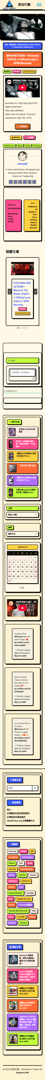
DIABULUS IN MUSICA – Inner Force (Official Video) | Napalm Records (32, 215)
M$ (32, 851)
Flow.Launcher (27, 869)
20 (22, 572)
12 (18, 567)
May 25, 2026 (20, 656)
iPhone (12, 863)
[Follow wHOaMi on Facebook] (11, 182)
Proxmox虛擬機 (25, 905)
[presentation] (22, 270)
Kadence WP (22, 1072)
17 (9, 572)
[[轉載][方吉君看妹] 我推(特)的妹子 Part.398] (11, 456)
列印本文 (16, 137)
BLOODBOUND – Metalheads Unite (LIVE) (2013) (13, 213)
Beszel (11, 905)
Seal (10, 899)
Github (11, 875)
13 (22, 567)
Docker (33, 875)
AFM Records (9, 146)
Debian (32, 917)
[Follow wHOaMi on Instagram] (20, 182)
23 (36, 572)
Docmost (12, 851)
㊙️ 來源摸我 (22, 126)
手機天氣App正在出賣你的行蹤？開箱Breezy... (26, 491)
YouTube (36, 146)
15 (31, 567)
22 (31, 572)
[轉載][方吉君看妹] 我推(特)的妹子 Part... (26, 454)
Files (34, 911)
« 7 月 (21, 588)
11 (14, 567)
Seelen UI (26, 881)
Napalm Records (24, 899)
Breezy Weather (15, 893)
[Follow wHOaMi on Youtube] (25, 182)
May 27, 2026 (20, 702)
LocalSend (13, 857)
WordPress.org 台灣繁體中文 (21, 821)
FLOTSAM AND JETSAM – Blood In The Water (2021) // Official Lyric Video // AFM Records (22, 294)
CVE (21, 863)
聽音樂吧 (13, 45)
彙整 (10, 527)
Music (27, 146)
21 (27, 572)
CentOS (21, 917)
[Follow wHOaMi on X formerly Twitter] (15, 182)
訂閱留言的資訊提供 (16, 817)
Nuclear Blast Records (18, 911)
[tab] (17, 328)
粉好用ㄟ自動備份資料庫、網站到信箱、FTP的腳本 (25, 444)
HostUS (22, 875)
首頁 (6, 45)
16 (36, 567)
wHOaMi (17, 71)
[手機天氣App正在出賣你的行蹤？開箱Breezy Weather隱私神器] (11, 492)
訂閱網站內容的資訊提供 (18, 813)
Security (12, 869)
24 (9, 576)
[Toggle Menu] (39, 4)
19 (18, 572)
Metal (19, 146)
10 (9, 567)
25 (14, 576)
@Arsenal (18, 636)
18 (14, 572)
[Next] (35, 292)
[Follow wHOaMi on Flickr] (29, 182)
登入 (9, 810)
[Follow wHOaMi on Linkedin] (34, 182)
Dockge (30, 893)
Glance (12, 887)
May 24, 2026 (20, 751)
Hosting (23, 923)
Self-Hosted (27, 857)
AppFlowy (13, 881)
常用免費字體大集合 (28, 465)
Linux (11, 917)
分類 (10, 508)
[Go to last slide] (10, 292)
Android (12, 923)
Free (21, 887)
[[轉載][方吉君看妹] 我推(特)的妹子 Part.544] (11, 480)
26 (18, 576)
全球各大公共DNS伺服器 (27, 430)
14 (27, 567)
